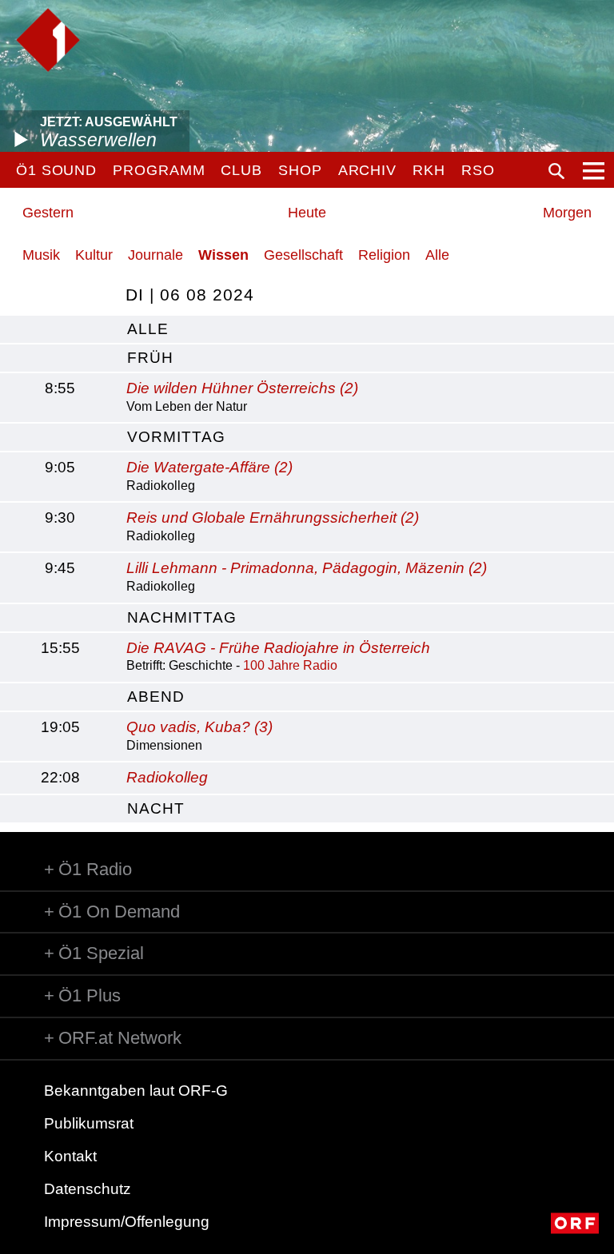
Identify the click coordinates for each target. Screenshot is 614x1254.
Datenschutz (87, 1188)
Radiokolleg (167, 777)
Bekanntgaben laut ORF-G (136, 1090)
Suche (556, 171)
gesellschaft (303, 255)
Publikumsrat (89, 1123)
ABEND (156, 696)
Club (241, 170)
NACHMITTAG (182, 617)
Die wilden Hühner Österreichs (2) (242, 388)
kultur (94, 255)
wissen (223, 255)
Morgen (567, 213)
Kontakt (70, 1156)
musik (41, 255)
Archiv (367, 170)
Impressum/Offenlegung (126, 1221)
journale (155, 255)
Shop (300, 170)
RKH (429, 170)
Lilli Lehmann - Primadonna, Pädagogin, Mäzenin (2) (306, 567)
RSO (478, 170)
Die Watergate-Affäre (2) (209, 467)
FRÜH (150, 357)
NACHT (156, 808)
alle (148, 328)
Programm (159, 170)
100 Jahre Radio (290, 665)
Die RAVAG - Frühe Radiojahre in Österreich (278, 647)
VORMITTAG (176, 436)
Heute (307, 213)
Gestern (48, 213)
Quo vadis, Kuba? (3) (199, 727)
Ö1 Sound (56, 170)
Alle (437, 255)
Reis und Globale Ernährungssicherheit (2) (272, 517)
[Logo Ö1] (48, 40)
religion (384, 255)
